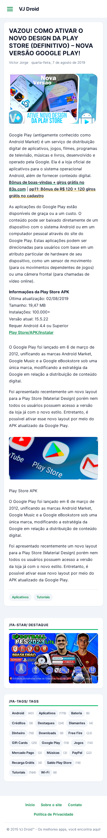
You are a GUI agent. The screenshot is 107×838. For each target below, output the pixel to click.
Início (30, 805)
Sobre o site (51, 805)
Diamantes (77, 723)
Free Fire (75, 733)
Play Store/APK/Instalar (31, 332)
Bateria (76, 713)
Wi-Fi (45, 772)
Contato (75, 805)
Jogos (78, 743)
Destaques (46, 723)
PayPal (77, 753)
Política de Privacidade (53, 814)
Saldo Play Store (59, 763)
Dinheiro (18, 733)
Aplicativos (20, 597)
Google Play (51, 743)
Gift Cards (20, 743)
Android (18, 713)
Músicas (53, 753)
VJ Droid (29, 9)
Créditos (18, 723)
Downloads (47, 733)
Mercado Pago (23, 753)
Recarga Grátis (23, 763)
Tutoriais (43, 597)
